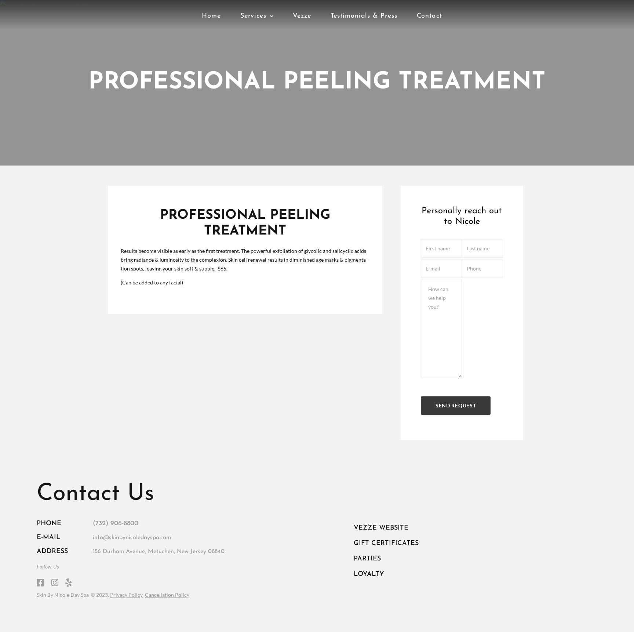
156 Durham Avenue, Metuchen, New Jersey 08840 (159, 552)
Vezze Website (381, 528)
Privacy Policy (126, 595)
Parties (367, 559)
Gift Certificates (386, 543)
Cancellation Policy (167, 595)
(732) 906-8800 (115, 523)
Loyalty (369, 574)
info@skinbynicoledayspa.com (132, 538)
